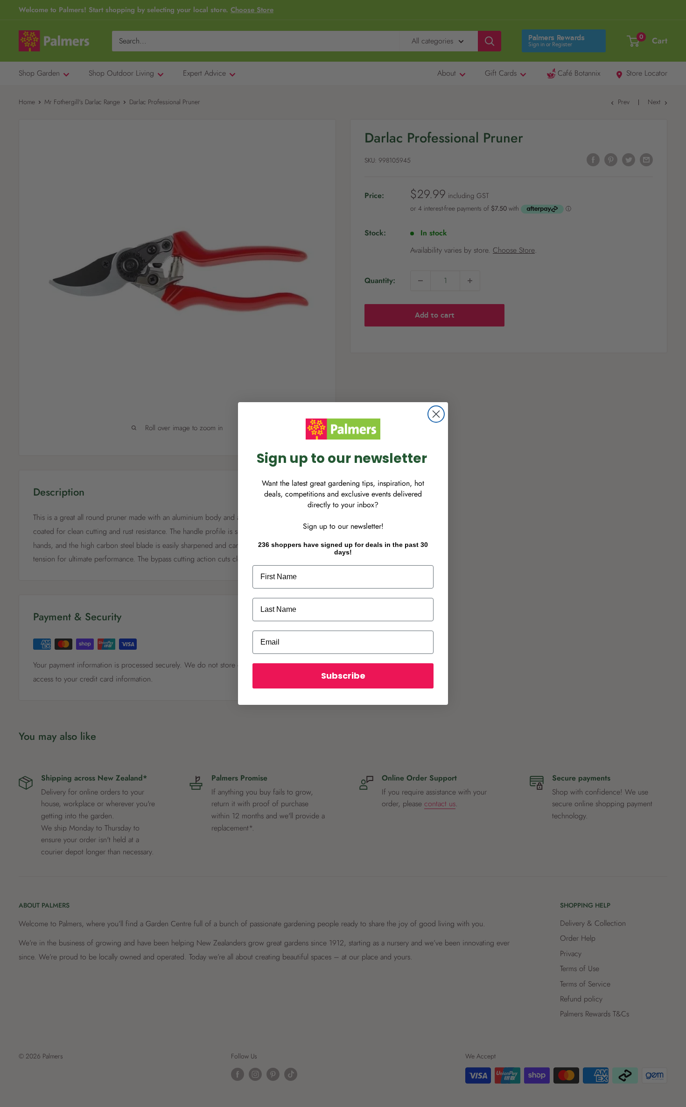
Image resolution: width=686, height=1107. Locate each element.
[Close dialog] (436, 414)
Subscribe (343, 675)
